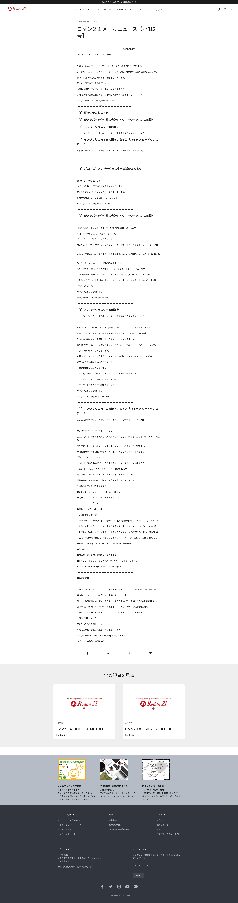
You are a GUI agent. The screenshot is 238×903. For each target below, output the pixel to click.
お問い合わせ (144, 9)
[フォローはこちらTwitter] (110, 886)
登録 (138, 875)
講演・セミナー (65, 829)
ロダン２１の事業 (103, 9)
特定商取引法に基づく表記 (168, 833)
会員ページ (160, 9)
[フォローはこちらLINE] (136, 886)
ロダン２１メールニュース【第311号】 (79, 729)
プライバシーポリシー (119, 829)
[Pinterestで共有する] (129, 653)
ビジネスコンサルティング (69, 824)
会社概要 (113, 820)
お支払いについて (164, 820)
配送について (162, 824)
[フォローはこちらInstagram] (119, 886)
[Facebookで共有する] (87, 653)
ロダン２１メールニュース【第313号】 (149, 729)
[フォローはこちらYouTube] (127, 886)
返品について (162, 829)
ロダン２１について (82, 9)
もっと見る (60, 734)
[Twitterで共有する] (108, 653)
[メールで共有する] (150, 653)
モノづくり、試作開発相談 (69, 820)
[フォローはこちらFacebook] (102, 886)
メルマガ (97, 21)
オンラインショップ (125, 9)
